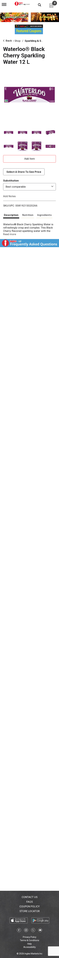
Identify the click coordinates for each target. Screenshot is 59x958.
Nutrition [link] (27, 215)
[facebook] (19, 930)
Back (8, 40)
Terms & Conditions (29, 940)
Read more (9, 234)
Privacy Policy (29, 937)
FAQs (29, 901)
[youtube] (40, 930)
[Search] (37, 4)
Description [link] (11, 215)
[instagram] (26, 930)
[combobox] (29, 186)
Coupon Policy (30, 906)
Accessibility (29, 947)
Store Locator (30, 911)
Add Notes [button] (9, 196)
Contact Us (29, 897)
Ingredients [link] (44, 215)
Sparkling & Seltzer (37, 40)
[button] (8, 132)
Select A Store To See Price (23, 171)
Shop (17, 40)
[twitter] (33, 930)
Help (29, 944)
